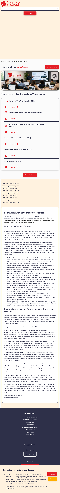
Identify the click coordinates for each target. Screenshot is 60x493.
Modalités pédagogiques (30, 419)
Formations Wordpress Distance (10, 185)
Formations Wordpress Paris (9, 197)
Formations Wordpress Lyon (9, 188)
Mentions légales (30, 429)
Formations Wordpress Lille (9, 186)
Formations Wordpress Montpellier (11, 192)
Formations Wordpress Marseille (10, 190)
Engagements (30, 422)
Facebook (26, 477)
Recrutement (30, 424)
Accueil (3, 61)
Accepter (52, 474)
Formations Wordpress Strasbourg (11, 200)
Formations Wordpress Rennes (10, 199)
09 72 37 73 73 (30, 13)
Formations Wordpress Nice (9, 195)
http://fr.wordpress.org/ (11, 397)
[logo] (10, 6)
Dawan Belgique (30, 432)
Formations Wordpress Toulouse (10, 202)
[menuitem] (30, 417)
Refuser (52, 478)
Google (20, 477)
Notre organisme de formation (30, 417)
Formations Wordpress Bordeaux (10, 183)
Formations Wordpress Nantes (10, 193)
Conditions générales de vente (30, 427)
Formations (9, 61)
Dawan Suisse (30, 434)
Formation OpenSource (20, 61)
